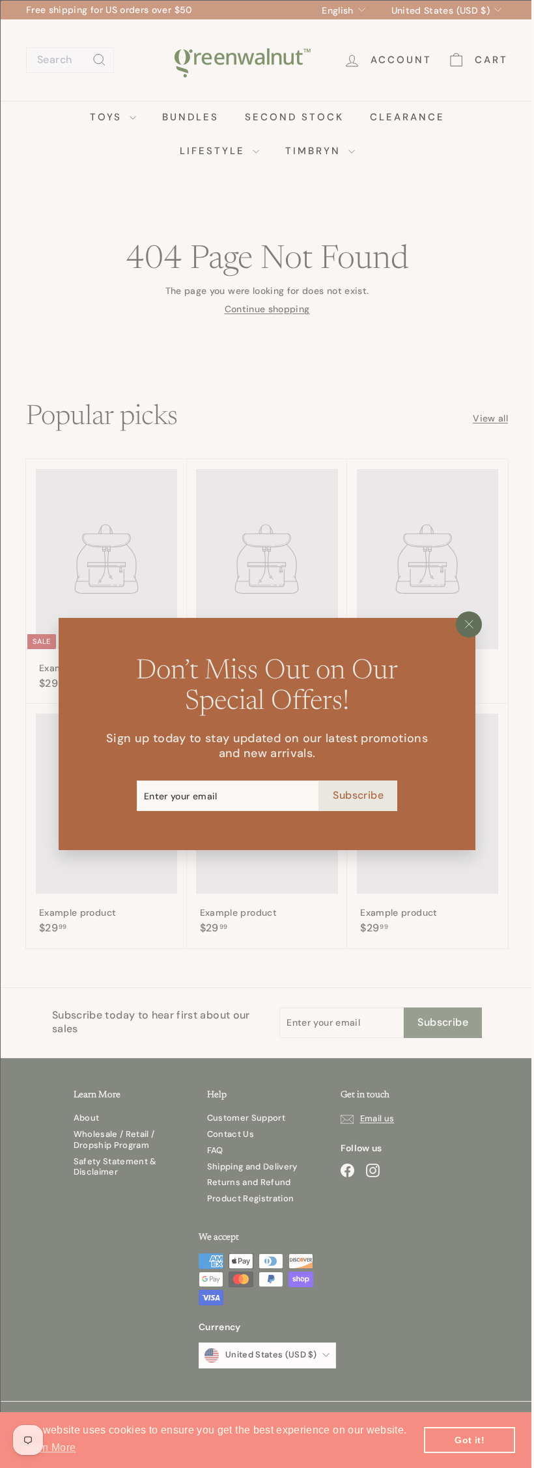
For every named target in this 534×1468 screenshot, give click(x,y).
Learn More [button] (48, 1447)
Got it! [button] (469, 1440)
